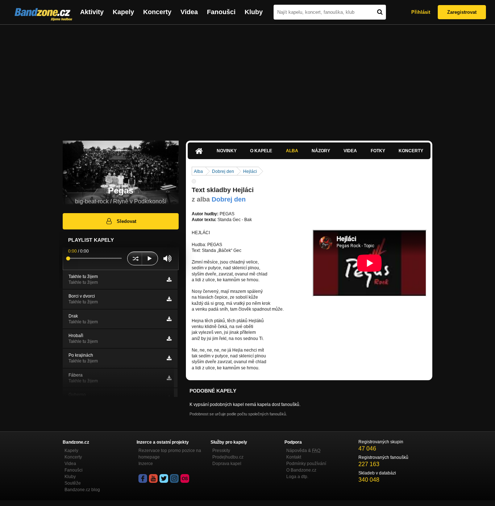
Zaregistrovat (462, 12)
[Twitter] (163, 478)
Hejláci (250, 171)
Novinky (227, 150)
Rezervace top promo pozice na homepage (169, 454)
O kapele (261, 150)
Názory (321, 150)
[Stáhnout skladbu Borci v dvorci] (169, 299)
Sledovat (126, 221)
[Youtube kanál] (153, 478)
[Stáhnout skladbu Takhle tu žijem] (169, 279)
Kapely (123, 12)
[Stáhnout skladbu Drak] (169, 319)
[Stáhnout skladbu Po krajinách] (169, 358)
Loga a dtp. (297, 476)
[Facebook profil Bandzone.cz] (142, 478)
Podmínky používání (306, 463)
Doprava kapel (226, 463)
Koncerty (157, 12)
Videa (189, 12)
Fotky (378, 150)
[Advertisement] (247, 79)
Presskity (221, 450)
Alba (292, 150)
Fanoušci (221, 12)
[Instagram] (174, 478)
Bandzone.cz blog (82, 489)
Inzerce (145, 463)
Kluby (254, 12)
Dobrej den (223, 171)
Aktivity (92, 12)
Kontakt (293, 457)
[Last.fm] (184, 478)
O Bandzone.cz (301, 470)
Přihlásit (420, 12)
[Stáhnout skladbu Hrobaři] (169, 338)
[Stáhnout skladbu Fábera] (169, 378)
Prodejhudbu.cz (228, 457)
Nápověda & (303, 450)
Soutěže (73, 483)
